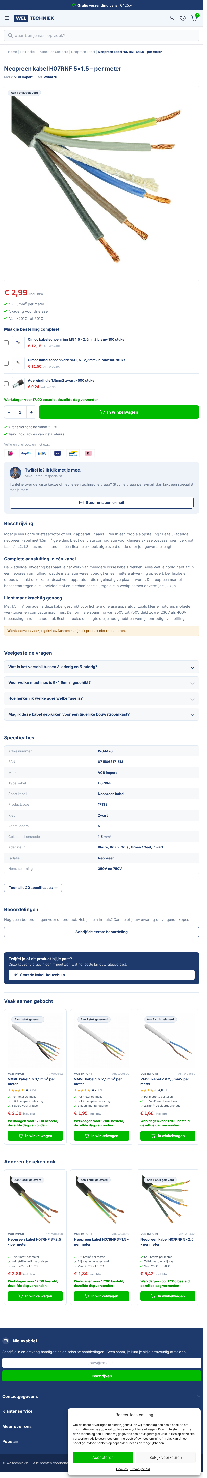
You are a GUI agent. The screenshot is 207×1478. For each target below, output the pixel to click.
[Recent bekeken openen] (183, 18)
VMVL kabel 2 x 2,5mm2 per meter (164, 1081)
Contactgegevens (20, 1396)
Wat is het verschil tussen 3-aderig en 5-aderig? (52, 666)
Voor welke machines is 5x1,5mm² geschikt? (49, 682)
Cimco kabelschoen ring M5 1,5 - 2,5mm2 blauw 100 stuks (76, 339)
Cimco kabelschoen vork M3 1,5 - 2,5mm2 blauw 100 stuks (76, 360)
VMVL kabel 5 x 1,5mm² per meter (31, 1081)
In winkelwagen (122, 412)
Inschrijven (102, 1376)
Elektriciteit (28, 52)
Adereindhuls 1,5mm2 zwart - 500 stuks (61, 380)
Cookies (122, 1469)
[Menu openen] (7, 18)
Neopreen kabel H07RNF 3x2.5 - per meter (34, 1241)
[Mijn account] (172, 18)
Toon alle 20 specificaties (31, 887)
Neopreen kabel (83, 52)
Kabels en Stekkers (53, 52)
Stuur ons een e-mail (105, 502)
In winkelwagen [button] (38, 1135)
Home (12, 52)
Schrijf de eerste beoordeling (101, 932)
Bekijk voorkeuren (165, 1457)
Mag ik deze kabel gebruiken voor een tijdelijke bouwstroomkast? (69, 714)
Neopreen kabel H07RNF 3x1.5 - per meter (101, 1241)
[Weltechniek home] (34, 18)
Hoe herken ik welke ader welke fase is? (45, 698)
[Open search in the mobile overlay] (101, 35)
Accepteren (103, 1457)
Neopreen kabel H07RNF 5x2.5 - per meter (167, 1241)
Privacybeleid (140, 1469)
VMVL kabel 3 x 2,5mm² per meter (98, 1081)
